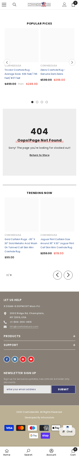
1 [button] (32, 102)
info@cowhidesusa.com (24, 326)
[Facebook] (7, 359)
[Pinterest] (23, 359)
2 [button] (37, 102)
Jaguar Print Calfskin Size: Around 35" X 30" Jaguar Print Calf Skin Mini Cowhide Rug (57, 243)
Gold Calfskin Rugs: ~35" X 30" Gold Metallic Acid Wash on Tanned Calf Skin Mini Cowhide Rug (21, 245)
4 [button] (47, 102)
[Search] (14, 4)
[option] (22, 58)
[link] (28, 452)
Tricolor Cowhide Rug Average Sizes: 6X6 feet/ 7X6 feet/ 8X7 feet (21, 74)
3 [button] (42, 102)
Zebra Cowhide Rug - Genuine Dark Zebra (52, 71)
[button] (7, 62)
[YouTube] (31, 359)
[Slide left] (57, 275)
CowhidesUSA (13, 65)
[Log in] (64, 5)
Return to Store (39, 155)
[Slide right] (68, 275)
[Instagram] (15, 359)
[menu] (4, 4)
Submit (63, 389)
